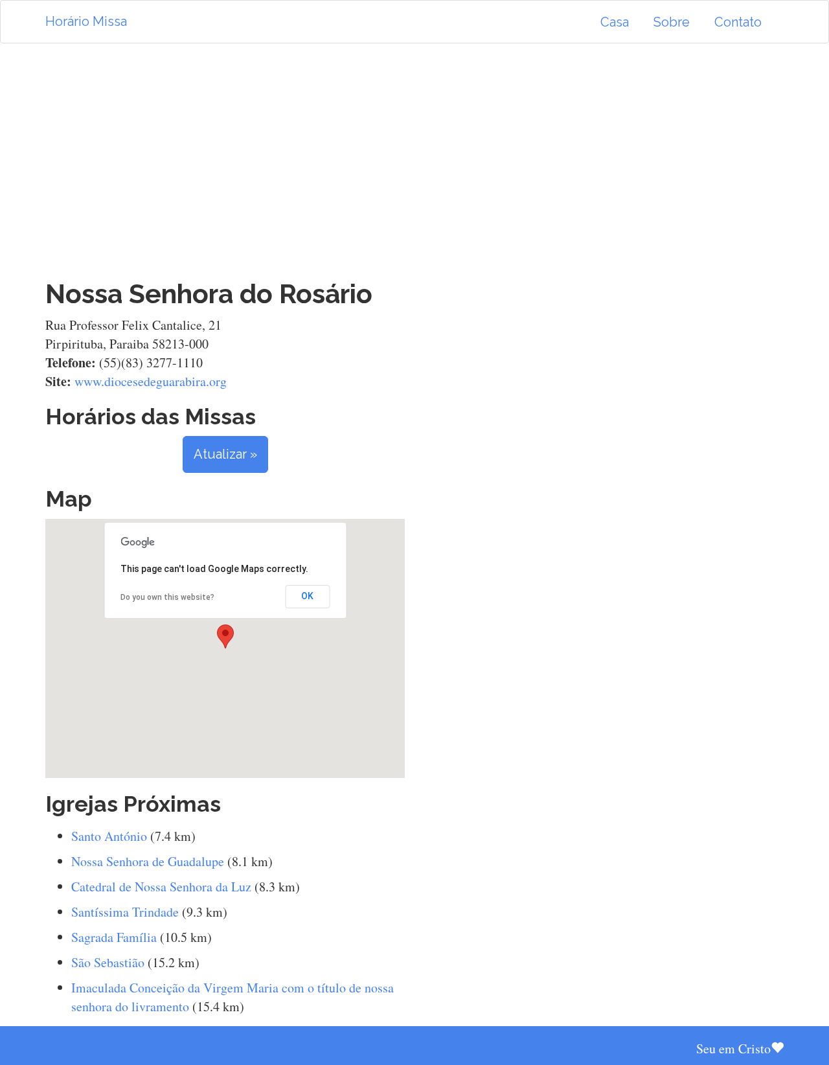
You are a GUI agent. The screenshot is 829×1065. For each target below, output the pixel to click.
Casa (614, 22)
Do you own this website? (167, 597)
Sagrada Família (114, 937)
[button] (225, 636)
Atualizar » (225, 454)
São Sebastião (107, 962)
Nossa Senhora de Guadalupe (147, 861)
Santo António (109, 836)
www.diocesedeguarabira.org (150, 381)
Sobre (671, 22)
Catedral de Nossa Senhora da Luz (161, 886)
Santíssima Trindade (125, 912)
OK (307, 596)
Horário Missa (86, 21)
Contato (738, 22)
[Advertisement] (414, 161)
